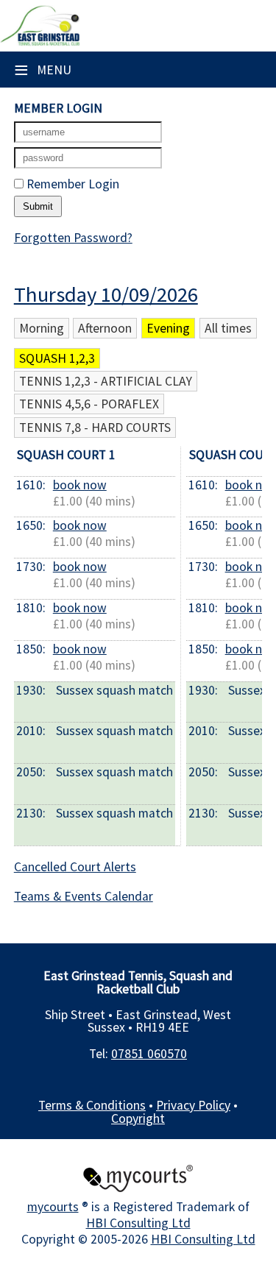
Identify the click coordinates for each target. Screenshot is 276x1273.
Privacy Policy (193, 1105)
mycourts (53, 1207)
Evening (168, 328)
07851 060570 (149, 1054)
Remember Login (71, 184)
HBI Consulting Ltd (138, 1223)
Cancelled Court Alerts (75, 867)
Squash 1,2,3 (57, 358)
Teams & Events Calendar (83, 896)
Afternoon (105, 328)
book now (80, 485)
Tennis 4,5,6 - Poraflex (89, 404)
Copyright (138, 1118)
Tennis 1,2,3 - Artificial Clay (105, 381)
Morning (41, 328)
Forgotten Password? (73, 238)
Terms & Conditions (92, 1105)
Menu (42, 70)
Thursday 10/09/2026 (106, 294)
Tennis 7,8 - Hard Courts (95, 427)
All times (228, 328)
